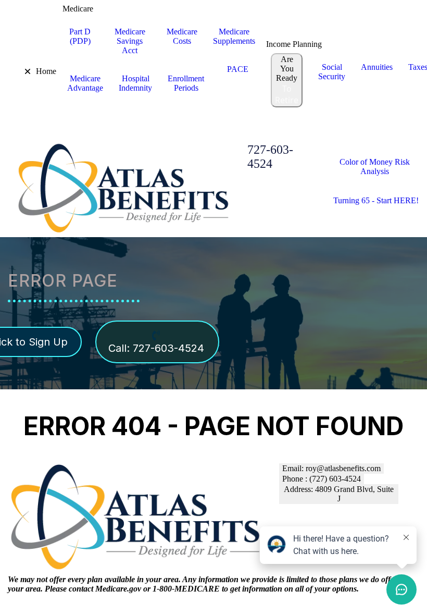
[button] (20, 71)
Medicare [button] (77, 8)
